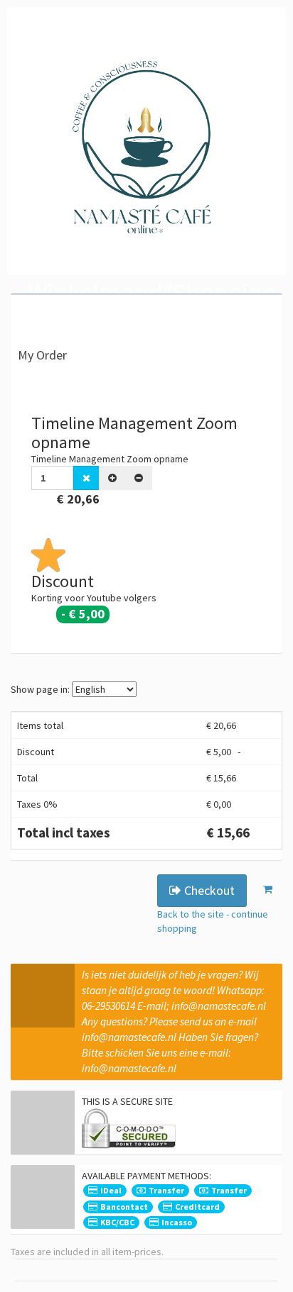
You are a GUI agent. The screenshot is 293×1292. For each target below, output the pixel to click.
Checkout (208, 890)
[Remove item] (86, 478)
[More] (112, 478)
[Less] (138, 478)
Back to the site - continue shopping (212, 921)
